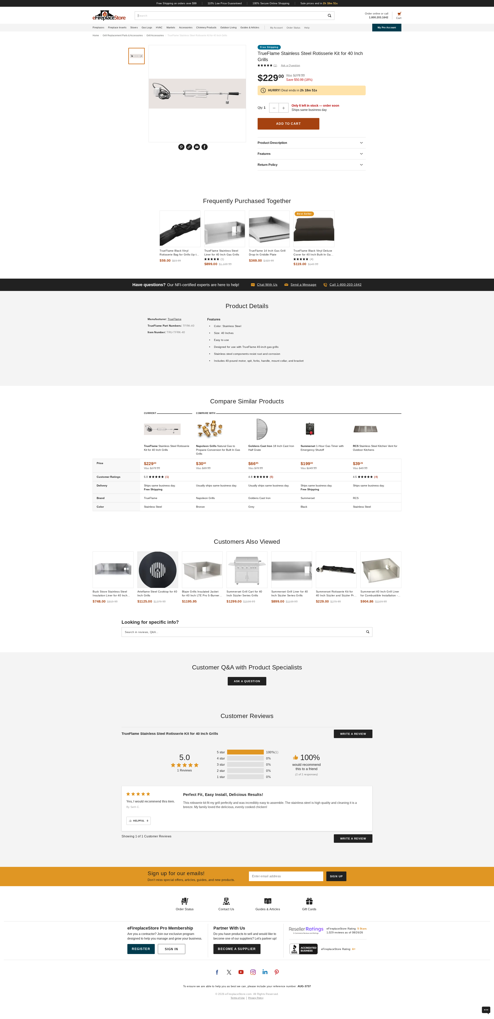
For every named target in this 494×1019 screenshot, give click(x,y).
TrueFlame (174, 319)
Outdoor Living (228, 27)
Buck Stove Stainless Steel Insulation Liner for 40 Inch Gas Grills (110, 593)
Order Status (293, 27)
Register (141, 949)
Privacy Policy (255, 998)
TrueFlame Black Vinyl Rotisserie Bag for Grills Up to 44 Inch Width (179, 252)
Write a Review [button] (353, 733)
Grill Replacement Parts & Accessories (123, 35)
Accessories (185, 27)
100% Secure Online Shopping (271, 3)
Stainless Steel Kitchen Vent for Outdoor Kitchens (375, 447)
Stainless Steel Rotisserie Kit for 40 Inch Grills (166, 447)
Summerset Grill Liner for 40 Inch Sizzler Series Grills (289, 593)
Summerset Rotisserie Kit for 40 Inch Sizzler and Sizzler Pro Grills (335, 593)
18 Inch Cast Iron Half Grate (271, 447)
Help (307, 27)
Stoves (134, 27)
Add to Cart (288, 123)
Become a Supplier (237, 949)
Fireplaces (98, 27)
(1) (275, 65)
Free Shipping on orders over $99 (176, 3)
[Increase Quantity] (283, 108)
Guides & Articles (249, 27)
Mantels (171, 27)
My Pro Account (387, 27)
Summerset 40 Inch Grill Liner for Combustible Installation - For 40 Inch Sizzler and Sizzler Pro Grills (380, 593)
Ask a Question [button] (290, 65)
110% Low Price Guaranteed (225, 3)
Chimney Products (206, 27)
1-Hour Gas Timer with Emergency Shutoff (322, 447)
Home (96, 35)
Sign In (171, 949)
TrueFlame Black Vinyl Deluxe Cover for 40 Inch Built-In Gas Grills (313, 252)
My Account (276, 27)
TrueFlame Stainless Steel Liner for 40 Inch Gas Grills (221, 252)
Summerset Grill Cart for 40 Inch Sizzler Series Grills (244, 593)
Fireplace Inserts (117, 27)
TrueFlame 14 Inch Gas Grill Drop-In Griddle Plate (267, 252)
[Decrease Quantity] (274, 108)
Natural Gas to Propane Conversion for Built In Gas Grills (218, 449)
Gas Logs (147, 27)
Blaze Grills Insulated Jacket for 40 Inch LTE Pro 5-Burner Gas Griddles (200, 593)
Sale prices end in (319, 3)
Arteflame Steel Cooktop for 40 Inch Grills (157, 593)
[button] (300, 284)
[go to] (180, 229)
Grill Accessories (155, 35)
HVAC (159, 27)
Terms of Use (238, 998)
